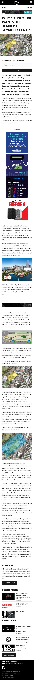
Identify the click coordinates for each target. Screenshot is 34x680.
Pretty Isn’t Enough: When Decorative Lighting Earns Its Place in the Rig (23, 596)
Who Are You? (20, 611)
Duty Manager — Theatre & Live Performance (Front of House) (23, 629)
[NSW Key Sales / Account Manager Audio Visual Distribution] (8, 640)
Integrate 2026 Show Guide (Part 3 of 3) (22, 604)
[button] (17, 70)
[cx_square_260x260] (17, 165)
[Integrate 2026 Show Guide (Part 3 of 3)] (8, 606)
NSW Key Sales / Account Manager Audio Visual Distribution (23, 639)
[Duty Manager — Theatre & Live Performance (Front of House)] (8, 629)
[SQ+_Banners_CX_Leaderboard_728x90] (17, 12)
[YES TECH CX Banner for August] (17, 187)
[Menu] (2, 2)
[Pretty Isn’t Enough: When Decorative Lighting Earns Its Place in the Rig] (8, 596)
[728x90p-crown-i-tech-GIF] (17, 305)
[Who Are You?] (8, 614)
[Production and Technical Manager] (8, 648)
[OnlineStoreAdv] (17, 142)
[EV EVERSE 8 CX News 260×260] (17, 209)
